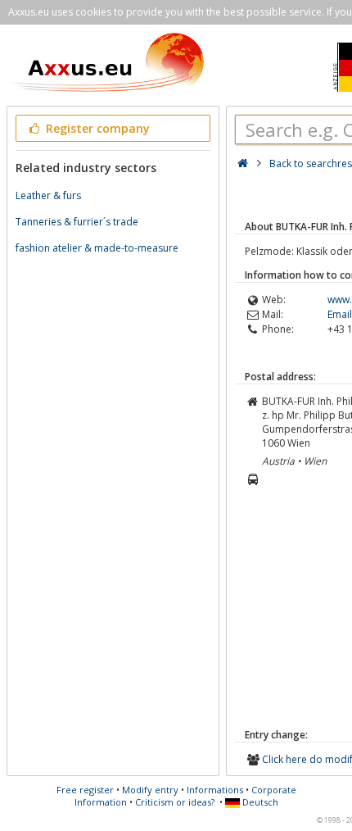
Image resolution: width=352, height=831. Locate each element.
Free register (85, 789)
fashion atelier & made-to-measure (97, 248)
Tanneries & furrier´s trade (77, 222)
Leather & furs (48, 195)
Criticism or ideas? (174, 802)
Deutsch (259, 802)
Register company (96, 128)
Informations (215, 789)
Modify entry (150, 789)
